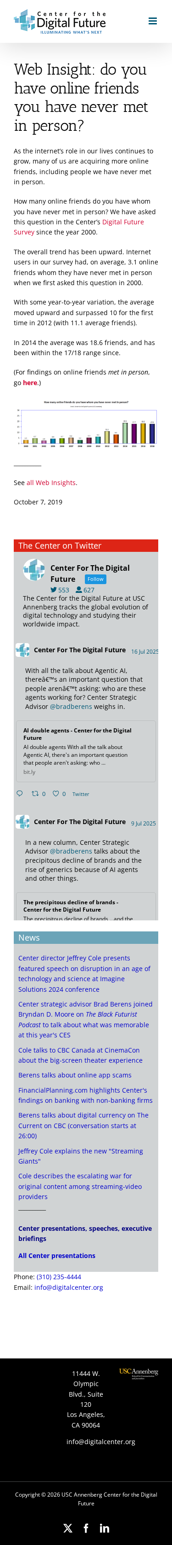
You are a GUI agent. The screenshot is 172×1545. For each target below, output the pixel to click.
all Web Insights (51, 482)
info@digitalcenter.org (68, 1287)
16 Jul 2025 (146, 651)
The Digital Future (97, 649)
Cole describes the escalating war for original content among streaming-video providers (80, 1186)
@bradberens (71, 706)
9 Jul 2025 (144, 823)
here (30, 382)
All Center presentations (56, 1255)
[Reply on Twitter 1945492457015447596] (21, 794)
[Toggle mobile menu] (153, 21)
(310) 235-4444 (59, 1276)
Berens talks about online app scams (75, 1075)
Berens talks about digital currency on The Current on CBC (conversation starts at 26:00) (83, 1125)
